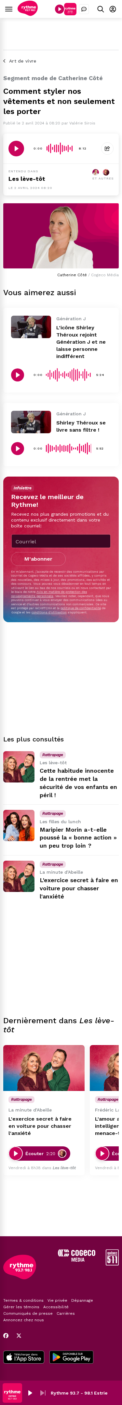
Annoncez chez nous (23, 1320)
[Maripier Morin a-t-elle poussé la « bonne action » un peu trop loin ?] (18, 825)
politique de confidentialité (81, 608)
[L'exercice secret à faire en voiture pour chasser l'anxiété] (18, 876)
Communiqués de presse (28, 1313)
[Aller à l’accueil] (28, 14)
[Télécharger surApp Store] (23, 1358)
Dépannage (82, 1300)
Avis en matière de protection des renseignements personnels (49, 593)
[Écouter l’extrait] (16, 148)
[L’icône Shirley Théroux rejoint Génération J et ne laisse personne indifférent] (31, 327)
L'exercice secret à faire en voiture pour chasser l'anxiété (79, 888)
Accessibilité (56, 1307)
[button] (29, 1392)
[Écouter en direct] (59, 9)
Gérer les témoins (21, 1307)
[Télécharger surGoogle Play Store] (71, 1358)
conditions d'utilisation (49, 612)
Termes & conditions (23, 1300)
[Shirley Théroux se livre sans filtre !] (31, 422)
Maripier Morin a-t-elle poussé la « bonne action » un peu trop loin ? (78, 837)
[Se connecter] (113, 9)
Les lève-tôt (26, 178)
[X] (18, 1335)
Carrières (66, 1313)
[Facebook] (5, 1335)
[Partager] (107, 148)
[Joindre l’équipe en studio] (84, 9)
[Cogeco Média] (76, 1260)
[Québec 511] (112, 1264)
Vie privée (57, 1300)
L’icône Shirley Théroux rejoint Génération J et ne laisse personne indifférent (81, 341)
